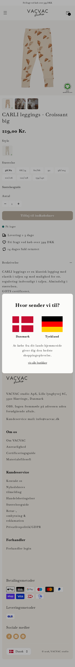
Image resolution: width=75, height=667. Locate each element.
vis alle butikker (37, 363)
